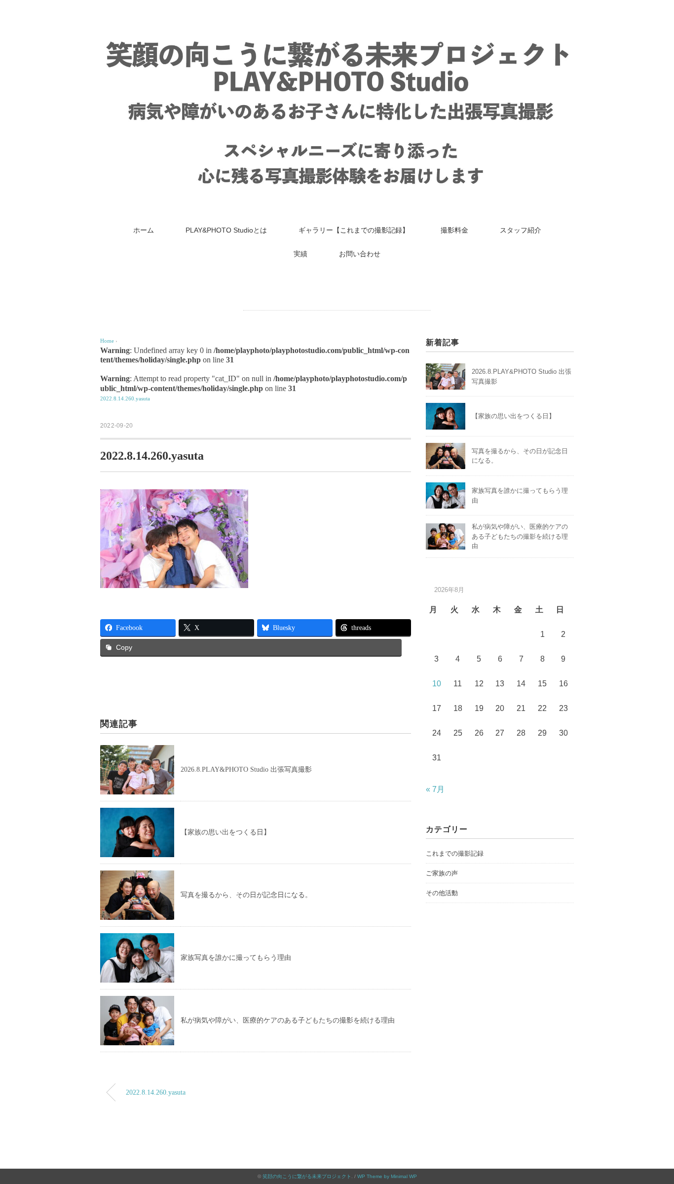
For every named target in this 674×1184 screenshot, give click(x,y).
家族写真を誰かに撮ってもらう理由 (236, 957)
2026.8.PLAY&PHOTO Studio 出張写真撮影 (246, 769)
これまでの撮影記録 (455, 853)
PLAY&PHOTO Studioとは (226, 230)
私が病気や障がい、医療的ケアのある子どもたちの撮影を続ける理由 (288, 1020)
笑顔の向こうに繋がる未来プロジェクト (306, 1176)
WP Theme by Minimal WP (387, 1176)
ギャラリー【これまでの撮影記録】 (354, 230)
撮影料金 (454, 230)
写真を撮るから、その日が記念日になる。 (246, 895)
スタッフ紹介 (520, 230)
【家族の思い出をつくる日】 (225, 832)
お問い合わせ (359, 254)
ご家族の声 (442, 873)
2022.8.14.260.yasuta (125, 398)
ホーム (143, 230)
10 (436, 683)
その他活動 (442, 893)
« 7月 (435, 789)
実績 (300, 254)
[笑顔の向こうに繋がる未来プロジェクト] (337, 42)
